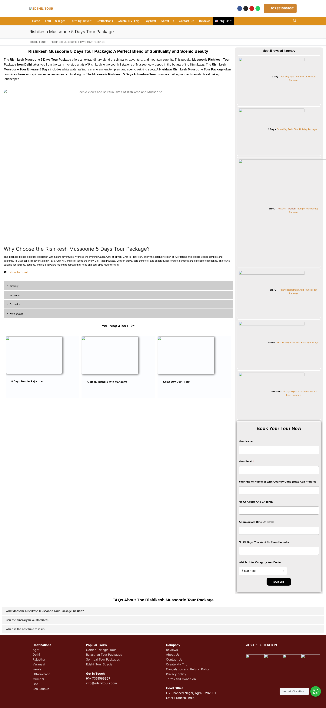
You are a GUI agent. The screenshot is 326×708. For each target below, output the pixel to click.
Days (284, 290)
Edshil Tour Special (99, 664)
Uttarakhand (41, 674)
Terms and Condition (181, 679)
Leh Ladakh (41, 689)
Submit (278, 581)
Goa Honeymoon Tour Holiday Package (297, 342)
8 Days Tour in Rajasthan (27, 381)
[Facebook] (239, 8)
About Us (172, 654)
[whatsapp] (257, 8)
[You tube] (251, 8)
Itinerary (14, 286)
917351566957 (282, 8)
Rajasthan (39, 659)
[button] (118, 286)
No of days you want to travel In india (264, 542)
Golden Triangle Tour (101, 650)
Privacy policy (176, 674)
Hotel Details (17, 313)
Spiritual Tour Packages (103, 659)
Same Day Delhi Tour (176, 381)
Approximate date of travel (256, 521)
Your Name (246, 441)
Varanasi (39, 664)
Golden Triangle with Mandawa (107, 381)
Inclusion (14, 295)
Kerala (37, 669)
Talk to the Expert (18, 272)
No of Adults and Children (256, 501)
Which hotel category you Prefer (260, 562)
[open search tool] (295, 21)
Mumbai (38, 679)
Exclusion (15, 304)
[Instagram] (245, 8)
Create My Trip (176, 664)
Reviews (172, 650)
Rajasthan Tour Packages (104, 654)
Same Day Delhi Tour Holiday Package (297, 129)
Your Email (246, 461)
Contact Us (174, 659)
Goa (35, 684)
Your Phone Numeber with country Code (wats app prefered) (278, 481)
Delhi (36, 654)
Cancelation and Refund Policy (188, 669)
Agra (36, 650)
